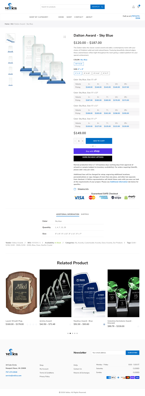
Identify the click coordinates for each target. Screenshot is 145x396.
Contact (78, 17)
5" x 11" (97, 73)
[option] (43, 59)
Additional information (119, 182)
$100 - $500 (15, 245)
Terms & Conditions (47, 373)
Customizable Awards (93, 243)
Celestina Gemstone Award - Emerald (120, 322)
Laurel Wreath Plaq (14, 321)
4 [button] (74, 333)
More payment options (92, 157)
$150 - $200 (26, 245)
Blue (33, 245)
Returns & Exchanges (81, 373)
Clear (38, 245)
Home (61, 17)
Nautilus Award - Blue (83, 321)
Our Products (118, 243)
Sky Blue (78, 64)
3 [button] (72, 333)
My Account (44, 369)
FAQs (76, 365)
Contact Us (78, 369)
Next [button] (62, 59)
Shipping (85, 214)
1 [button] (68, 333)
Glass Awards (107, 243)
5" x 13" (87, 73)
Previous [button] (22, 59)
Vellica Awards (17, 243)
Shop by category (38, 17)
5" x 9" (78, 73)
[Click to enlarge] (65, 36)
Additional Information (67, 214)
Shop (69, 17)
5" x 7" (106, 73)
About (89, 17)
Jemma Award (46, 321)
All (12, 24)
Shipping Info (83, 189)
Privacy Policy (45, 376)
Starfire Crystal (46, 245)
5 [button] (77, 333)
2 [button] (70, 333)
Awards (81, 243)
